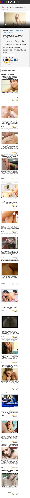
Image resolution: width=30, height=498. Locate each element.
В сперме (11, 30)
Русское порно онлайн (7, 6)
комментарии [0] (9, 70)
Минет (4, 32)
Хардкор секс (10, 32)
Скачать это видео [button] (9, 55)
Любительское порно (18, 30)
